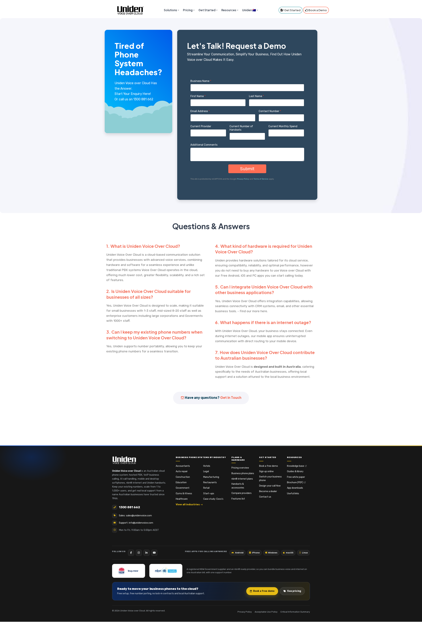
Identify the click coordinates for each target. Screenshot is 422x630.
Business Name (200, 81)
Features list (238, 498)
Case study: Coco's (213, 499)
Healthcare (182, 499)
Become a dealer (268, 491)
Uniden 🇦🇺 (249, 10)
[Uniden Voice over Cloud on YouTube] (154, 553)
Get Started (206, 10)
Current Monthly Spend (282, 126)
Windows (272, 552)
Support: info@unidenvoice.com (136, 522)
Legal (206, 471)
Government (182, 488)
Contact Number (270, 111)
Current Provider (200, 126)
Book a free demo (268, 466)
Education (181, 482)
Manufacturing (211, 477)
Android (239, 552)
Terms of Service (261, 179)
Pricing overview (240, 467)
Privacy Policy (243, 179)
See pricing (294, 591)
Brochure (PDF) (295, 482)
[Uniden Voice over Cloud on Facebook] (131, 553)
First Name (198, 96)
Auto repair (182, 471)
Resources (228, 10)
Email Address (200, 111)
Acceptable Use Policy (266, 612)
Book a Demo (317, 10)
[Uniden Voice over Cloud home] (124, 460)
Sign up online (266, 471)
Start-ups (208, 493)
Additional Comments (203, 144)
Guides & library (295, 471)
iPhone (256, 552)
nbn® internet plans (242, 478)
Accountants (183, 466)
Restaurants (210, 482)
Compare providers (241, 493)
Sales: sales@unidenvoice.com (135, 515)
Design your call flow (270, 485)
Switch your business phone (270, 478)
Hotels (206, 466)
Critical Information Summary (295, 612)
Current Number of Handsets (241, 128)
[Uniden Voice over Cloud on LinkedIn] (146, 553)
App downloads (295, 488)
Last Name (256, 96)
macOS (289, 552)
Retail (206, 488)
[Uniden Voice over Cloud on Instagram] (139, 553)
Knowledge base (295, 466)
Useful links (293, 493)
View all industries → (189, 504)
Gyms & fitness (184, 493)
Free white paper (296, 477)
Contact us (265, 496)
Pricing (188, 10)
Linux (305, 552)
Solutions (170, 10)
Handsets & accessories (237, 486)
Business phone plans (242, 473)
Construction (183, 477)
